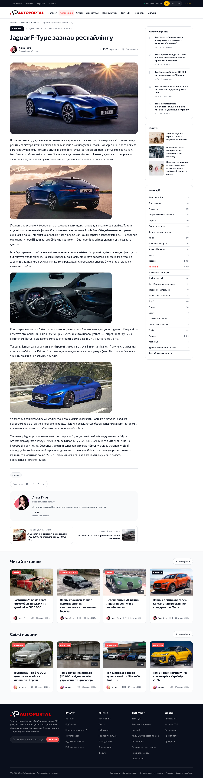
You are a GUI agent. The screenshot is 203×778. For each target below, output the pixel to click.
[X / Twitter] (38, 483)
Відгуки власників (74, 741)
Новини (169, 261)
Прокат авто (171, 735)
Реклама (52, 3)
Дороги (169, 220)
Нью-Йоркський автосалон (169, 284)
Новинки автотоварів (169, 272)
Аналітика (169, 209)
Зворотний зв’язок (184, 773)
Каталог (29, 3)
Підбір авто (71, 724)
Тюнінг (169, 330)
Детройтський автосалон (169, 214)
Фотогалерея (72, 735)
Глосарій (136, 730)
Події (169, 301)
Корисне (41, 3)
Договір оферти (129, 773)
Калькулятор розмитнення (145, 735)
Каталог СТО (171, 724)
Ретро (169, 307)
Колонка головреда (169, 243)
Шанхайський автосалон (169, 353)
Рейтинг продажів (74, 747)
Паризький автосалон (169, 290)
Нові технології (169, 278)
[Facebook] (33, 483)
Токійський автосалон (169, 324)
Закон (169, 237)
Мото (169, 255)
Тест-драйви (105, 741)
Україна (169, 336)
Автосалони (171, 718)
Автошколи (171, 730)
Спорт (169, 313)
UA (167, 4)
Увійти (188, 3)
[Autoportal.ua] (27, 12)
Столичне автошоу (169, 318)
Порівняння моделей (76, 730)
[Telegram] (27, 483)
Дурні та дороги (169, 226)
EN (179, 4)
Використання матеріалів (151, 773)
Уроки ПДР (169, 341)
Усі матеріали (183, 561)
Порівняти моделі (141, 752)
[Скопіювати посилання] (44, 483)
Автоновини (66, 12)
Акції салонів (169, 203)
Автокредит (138, 741)
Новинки (17, 29)
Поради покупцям (108, 735)
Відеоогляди (92, 12)
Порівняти (139, 12)
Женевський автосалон (169, 232)
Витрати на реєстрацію (144, 747)
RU (173, 4)
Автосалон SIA (169, 197)
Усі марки (70, 718)
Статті (79, 12)
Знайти (53, 739)
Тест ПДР (125, 12)
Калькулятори (109, 12)
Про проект (17, 3)
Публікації (104, 730)
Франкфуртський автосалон (169, 347)
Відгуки (152, 12)
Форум (102, 752)
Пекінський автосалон (169, 295)
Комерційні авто (169, 249)
